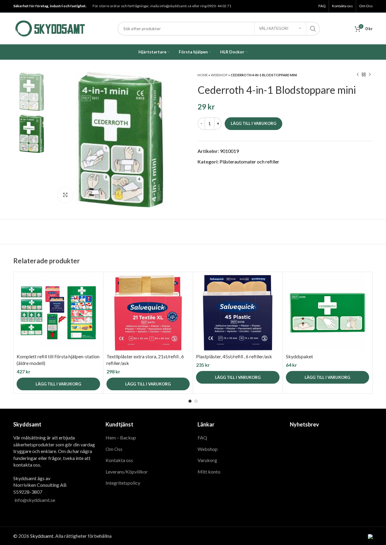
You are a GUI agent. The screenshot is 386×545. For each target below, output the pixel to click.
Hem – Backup (121, 437)
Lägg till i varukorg (253, 123)
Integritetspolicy (123, 483)
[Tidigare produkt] (358, 75)
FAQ (202, 437)
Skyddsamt (41, 536)
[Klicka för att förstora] (65, 195)
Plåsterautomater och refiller (249, 161)
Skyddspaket (299, 356)
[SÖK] (313, 29)
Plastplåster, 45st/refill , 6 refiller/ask (234, 356)
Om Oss (114, 449)
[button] (58, 384)
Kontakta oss (119, 460)
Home (203, 75)
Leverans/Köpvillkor (127, 471)
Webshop (219, 75)
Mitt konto (209, 471)
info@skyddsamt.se (34, 500)
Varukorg (207, 460)
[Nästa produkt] (370, 75)
